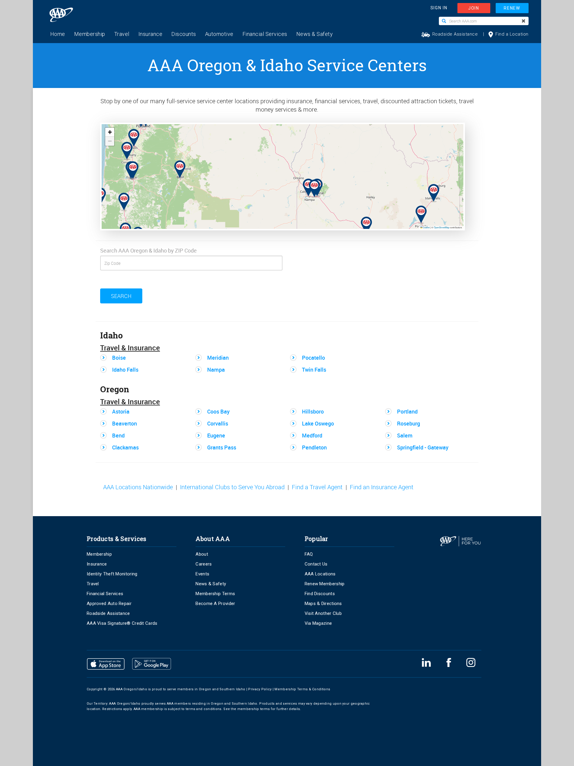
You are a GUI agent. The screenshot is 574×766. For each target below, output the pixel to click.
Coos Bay (218, 411)
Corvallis (217, 423)
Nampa (216, 370)
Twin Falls (314, 370)
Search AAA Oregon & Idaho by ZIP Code (148, 250)
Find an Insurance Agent (381, 487)
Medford (312, 435)
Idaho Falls (125, 370)
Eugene (216, 435)
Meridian (218, 358)
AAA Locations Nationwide (138, 487)
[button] (176, 164)
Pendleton (314, 447)
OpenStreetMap (441, 227)
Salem (405, 435)
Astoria (120, 411)
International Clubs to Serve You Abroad (232, 487)
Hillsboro (313, 411)
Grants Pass (221, 447)
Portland (407, 411)
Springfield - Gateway (422, 447)
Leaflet (426, 227)
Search (121, 296)
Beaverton (124, 423)
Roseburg (408, 423)
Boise (119, 358)
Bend (118, 435)
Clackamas (125, 447)
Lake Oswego (318, 423)
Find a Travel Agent (317, 487)
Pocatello (313, 358)
